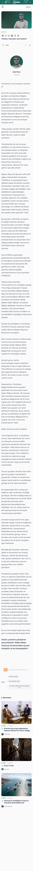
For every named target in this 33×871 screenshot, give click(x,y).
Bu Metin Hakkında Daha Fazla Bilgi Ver (19, 686)
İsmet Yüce (16, 72)
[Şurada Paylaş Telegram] (12, 35)
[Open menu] (2, 7)
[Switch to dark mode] (26, 2)
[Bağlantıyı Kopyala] (18, 35)
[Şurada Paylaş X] (5, 35)
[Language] (6, 2)
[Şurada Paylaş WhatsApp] (9, 35)
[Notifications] (30, 2)
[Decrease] (25, 45)
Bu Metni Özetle (13, 676)
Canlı (27, 7)
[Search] (9, 2)
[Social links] (2, 2)
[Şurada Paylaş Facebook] (2, 35)
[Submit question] (6, 670)
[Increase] (30, 45)
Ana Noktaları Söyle (14, 681)
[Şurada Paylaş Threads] (15, 35)
